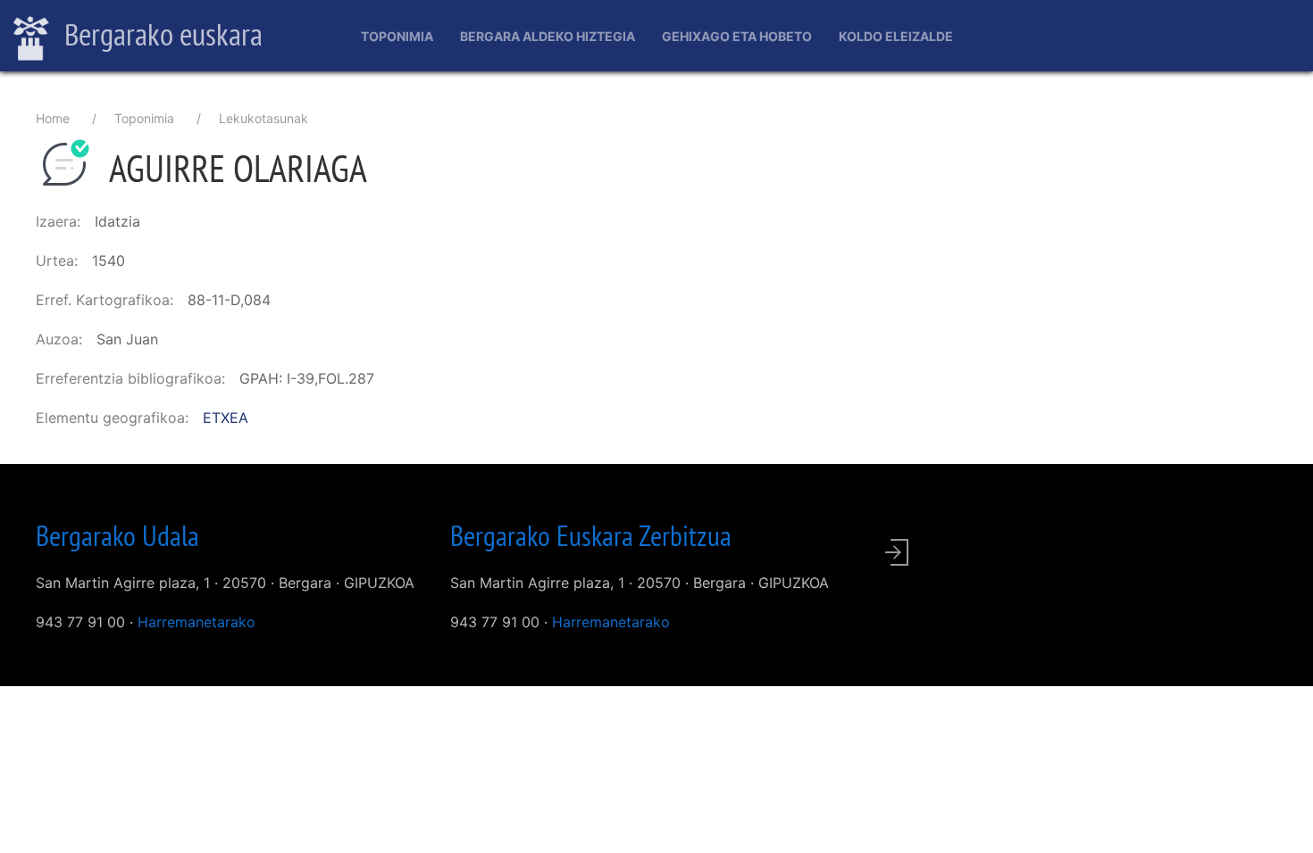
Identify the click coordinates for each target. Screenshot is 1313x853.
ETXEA (225, 417)
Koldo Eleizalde (896, 36)
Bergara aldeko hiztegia (547, 36)
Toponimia (397, 36)
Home (53, 118)
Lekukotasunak (263, 118)
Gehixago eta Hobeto (737, 36)
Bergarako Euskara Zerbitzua (591, 535)
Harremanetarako (196, 622)
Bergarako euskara (160, 33)
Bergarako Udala (117, 535)
